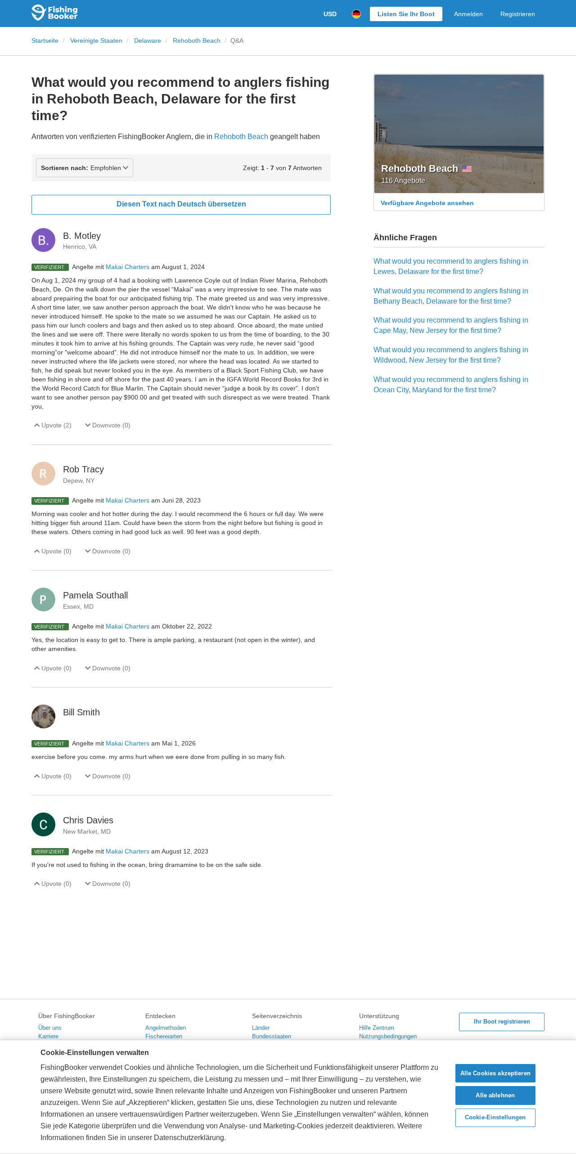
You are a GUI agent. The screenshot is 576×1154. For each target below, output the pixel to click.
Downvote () (110, 425)
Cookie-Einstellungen (495, 1117)
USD (330, 14)
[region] (288, 1097)
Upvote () (56, 425)
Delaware (147, 40)
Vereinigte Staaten (96, 40)
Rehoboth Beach (196, 40)
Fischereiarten (163, 1036)
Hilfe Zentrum (376, 1027)
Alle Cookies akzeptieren (495, 1073)
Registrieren (517, 14)
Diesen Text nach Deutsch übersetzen (181, 204)
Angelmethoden (165, 1027)
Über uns (50, 1027)
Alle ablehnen (495, 1095)
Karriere (48, 1036)
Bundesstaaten (271, 1036)
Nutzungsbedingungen (388, 1036)
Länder (261, 1027)
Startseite (45, 40)
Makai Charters (128, 266)
